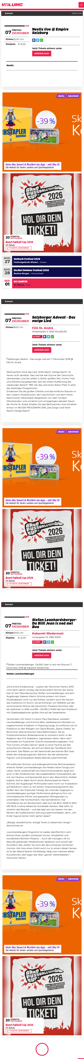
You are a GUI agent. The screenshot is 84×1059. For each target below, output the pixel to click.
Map (38, 336)
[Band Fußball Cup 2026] (42, 212)
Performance (75, 1052)
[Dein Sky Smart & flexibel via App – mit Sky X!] (42, 132)
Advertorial (73, 96)
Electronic (77, 13)
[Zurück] (3, 13)
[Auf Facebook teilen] (33, 40)
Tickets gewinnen (19, 248)
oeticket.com (41, 53)
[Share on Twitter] (37, 40)
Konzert (9, 13)
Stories (61, 96)
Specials (9, 1052)
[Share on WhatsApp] (41, 40)
